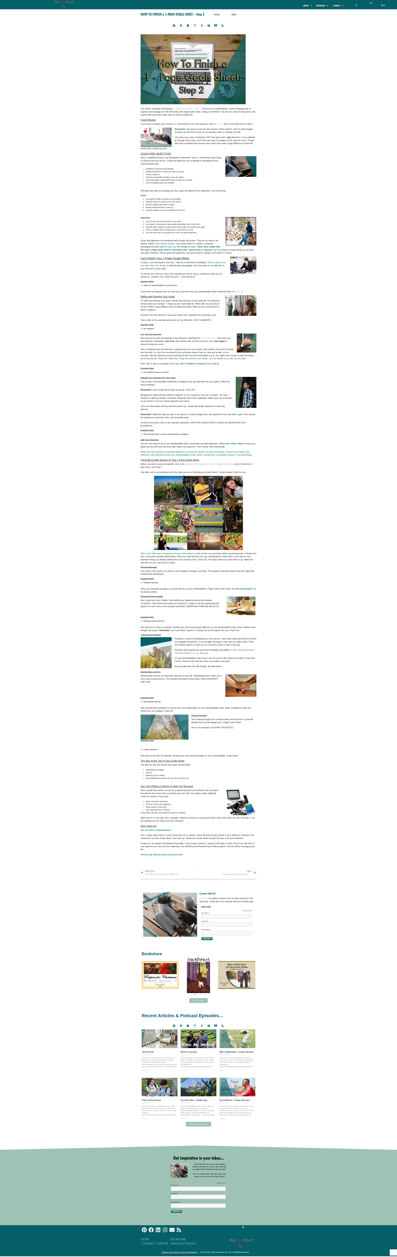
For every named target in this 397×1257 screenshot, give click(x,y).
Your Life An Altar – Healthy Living (194, 1100)
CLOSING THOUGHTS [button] (150, 749)
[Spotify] (174, 25)
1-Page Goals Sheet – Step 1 (187, 109)
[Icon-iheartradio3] (215, 25)
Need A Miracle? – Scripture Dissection (234, 1100)
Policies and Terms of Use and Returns (179, 1252)
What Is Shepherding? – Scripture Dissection (236, 1052)
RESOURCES (320, 5)
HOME (145, 1239)
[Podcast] (181, 25)
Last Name (204, 921)
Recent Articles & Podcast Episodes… (183, 1015)
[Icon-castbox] (187, 25)
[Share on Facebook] (232, 18)
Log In (371, 3)
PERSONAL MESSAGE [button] (150, 583)
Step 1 (219, 124)
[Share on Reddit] (238, 18)
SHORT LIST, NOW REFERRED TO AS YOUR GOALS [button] (160, 285)
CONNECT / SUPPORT (155, 1243)
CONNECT (337, 5)
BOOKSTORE (178, 1239)
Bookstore (152, 954)
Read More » (145, 1070)
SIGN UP (204, 898)
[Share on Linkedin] (244, 18)
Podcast (195, 653)
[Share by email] (247, 18)
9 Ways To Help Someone (151, 1100)
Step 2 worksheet (209, 338)
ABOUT (306, 5)
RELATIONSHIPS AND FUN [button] (152, 702)
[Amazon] (201, 25)
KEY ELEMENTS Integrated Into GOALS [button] (156, 372)
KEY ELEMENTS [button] (148, 329)
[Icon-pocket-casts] (208, 25)
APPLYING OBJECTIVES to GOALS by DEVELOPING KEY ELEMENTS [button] (165, 434)
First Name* (205, 913)
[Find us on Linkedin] (221, 18)
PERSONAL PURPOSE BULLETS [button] (153, 621)
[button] (356, 5)
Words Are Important (189, 1052)
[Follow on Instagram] (224, 18)
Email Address (206, 930)
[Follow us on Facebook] (215, 18)
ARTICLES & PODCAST (183, 1243)
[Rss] (222, 25)
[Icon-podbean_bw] (194, 25)
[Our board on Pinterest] (218, 18)
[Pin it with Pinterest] (241, 18)
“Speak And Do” (148, 1052)
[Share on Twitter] (235, 18)
